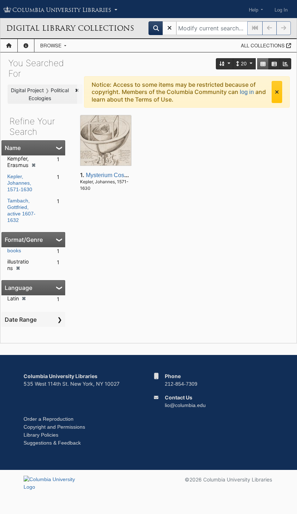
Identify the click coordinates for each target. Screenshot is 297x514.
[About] (26, 45)
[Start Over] (169, 28)
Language (18, 287)
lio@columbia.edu (185, 405)
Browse (51, 45)
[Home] (8, 45)
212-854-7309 (181, 384)
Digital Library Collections (70, 28)
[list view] (274, 63)
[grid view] (263, 63)
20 (243, 64)
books (14, 250)
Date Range (21, 319)
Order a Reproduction (49, 419)
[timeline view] (285, 63)
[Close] (277, 92)
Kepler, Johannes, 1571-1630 (19, 183)
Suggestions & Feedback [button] (52, 443)
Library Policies (41, 435)
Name (13, 147)
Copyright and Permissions (54, 427)
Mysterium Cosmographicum (122, 175)
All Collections (263, 45)
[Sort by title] (225, 63)
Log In (281, 10)
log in (247, 92)
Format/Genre (24, 239)
